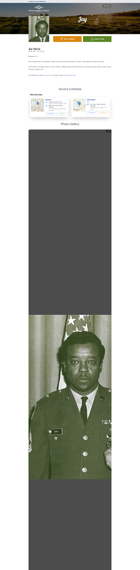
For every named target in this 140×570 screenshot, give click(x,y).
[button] (38, 103)
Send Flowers (104, 112)
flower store (72, 75)
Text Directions (50, 113)
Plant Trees (62, 113)
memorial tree (48, 75)
